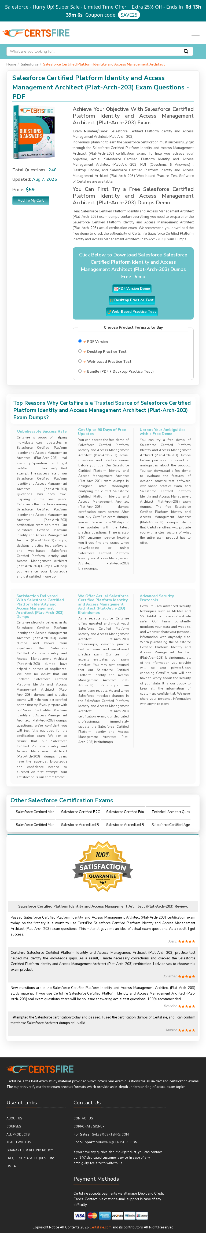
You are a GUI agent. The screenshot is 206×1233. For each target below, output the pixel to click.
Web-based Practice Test (107, 361)
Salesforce (30, 64)
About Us (14, 1118)
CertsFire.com (101, 1227)
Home (11, 64)
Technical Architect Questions (171, 813)
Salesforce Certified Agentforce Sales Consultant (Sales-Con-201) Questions (171, 826)
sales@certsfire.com (110, 1135)
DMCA (11, 1166)
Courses (13, 1127)
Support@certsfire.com (117, 1142)
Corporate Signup (88, 1127)
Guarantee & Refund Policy (29, 1150)
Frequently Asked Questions (30, 1158)
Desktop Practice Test (105, 351)
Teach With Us (18, 1142)
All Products (18, 1135)
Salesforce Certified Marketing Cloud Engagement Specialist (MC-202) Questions (35, 813)
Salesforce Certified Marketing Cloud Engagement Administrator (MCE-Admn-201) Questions (35, 826)
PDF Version (95, 341)
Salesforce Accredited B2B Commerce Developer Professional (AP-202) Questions (125, 826)
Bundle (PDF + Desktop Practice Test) (118, 371)
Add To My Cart (31, 200)
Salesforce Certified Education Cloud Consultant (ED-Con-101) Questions (125, 813)
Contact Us (83, 1118)
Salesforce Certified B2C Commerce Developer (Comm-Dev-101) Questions (80, 813)
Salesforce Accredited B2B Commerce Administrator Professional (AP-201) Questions (80, 826)
